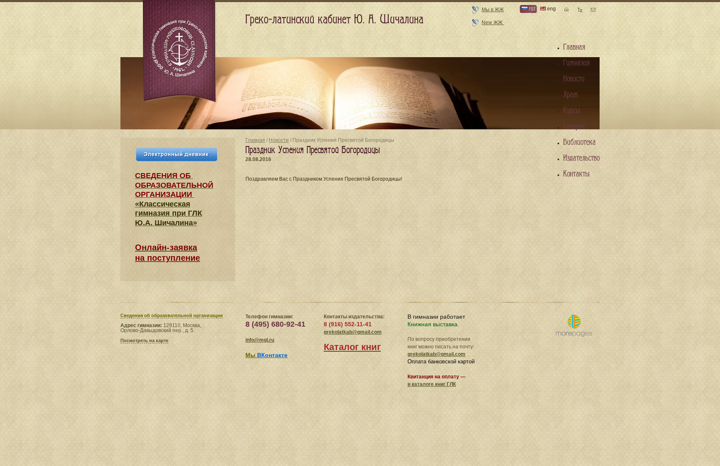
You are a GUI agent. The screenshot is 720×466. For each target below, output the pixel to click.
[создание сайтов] (574, 326)
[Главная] (180, 51)
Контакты (576, 174)
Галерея (574, 126)
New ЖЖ (493, 22)
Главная (255, 140)
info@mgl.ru (259, 340)
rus (531, 8)
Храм (570, 94)
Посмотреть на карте (144, 340)
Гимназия (576, 63)
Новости (279, 140)
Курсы (571, 110)
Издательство (581, 158)
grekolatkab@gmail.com (353, 332)
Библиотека (579, 142)
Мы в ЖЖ (493, 10)
